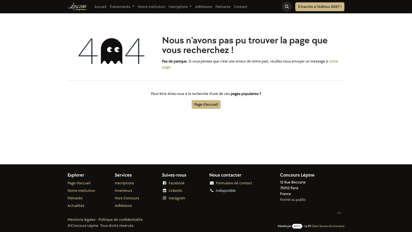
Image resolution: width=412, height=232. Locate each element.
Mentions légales (81, 219)
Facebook (177, 183)
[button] (287, 7)
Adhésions (123, 205)
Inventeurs (123, 190)
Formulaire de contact (234, 183)
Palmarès (75, 198)
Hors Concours (127, 198)
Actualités (76, 205)
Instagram (177, 198)
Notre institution (81, 190)
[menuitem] (100, 6)
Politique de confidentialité (120, 219)
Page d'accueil (206, 104)
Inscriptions (124, 183)
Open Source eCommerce (328, 226)
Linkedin (175, 190)
